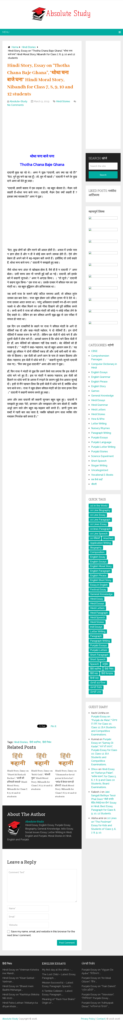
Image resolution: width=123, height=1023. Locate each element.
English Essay (97, 556)
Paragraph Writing (101, 432)
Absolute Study (10, 1019)
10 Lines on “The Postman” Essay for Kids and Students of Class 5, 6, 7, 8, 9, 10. (104, 825)
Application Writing (100, 542)
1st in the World (98, 505)
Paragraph (96, 636)
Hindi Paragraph (99, 612)
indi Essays (96, 626)
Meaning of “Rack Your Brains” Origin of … (58, 1001)
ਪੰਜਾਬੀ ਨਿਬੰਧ (96, 687)
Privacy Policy (88, 1019)
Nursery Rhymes (100, 428)
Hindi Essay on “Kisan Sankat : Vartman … (18, 980)
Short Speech (98, 460)
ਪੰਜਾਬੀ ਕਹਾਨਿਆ (97, 682)
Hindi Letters (98, 409)
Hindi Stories (29, 47)
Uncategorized (99, 470)
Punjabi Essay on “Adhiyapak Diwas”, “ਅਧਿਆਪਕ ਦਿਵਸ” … (97, 1004)
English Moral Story (101, 566)
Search (103, 175)
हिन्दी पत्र (94, 678)
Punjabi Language (101, 442)
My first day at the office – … (57, 969)
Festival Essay (98, 589)
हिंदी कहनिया (35, 742)
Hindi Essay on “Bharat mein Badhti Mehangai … (17, 988)
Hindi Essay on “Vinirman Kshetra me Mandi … (20, 971)
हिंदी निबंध (46, 742)
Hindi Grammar (99, 404)
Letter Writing (98, 423)
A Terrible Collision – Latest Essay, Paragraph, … (57, 992)
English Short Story (100, 580)
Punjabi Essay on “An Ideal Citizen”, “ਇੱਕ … (96, 980)
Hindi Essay (96, 598)
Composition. (97, 552)
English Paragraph (100, 570)
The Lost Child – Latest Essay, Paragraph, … (59, 976)
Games (95, 391)
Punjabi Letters (98, 650)
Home (15, 47)
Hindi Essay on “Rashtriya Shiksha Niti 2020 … (20, 996)
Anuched (108, 538)
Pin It (53, 726)
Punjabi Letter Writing (103, 446)
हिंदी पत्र (94, 673)
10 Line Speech (99, 533)
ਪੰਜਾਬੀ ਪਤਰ (95, 692)
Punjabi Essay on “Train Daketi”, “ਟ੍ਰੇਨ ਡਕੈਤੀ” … (99, 988)
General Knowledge (102, 395)
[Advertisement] (42, 131)
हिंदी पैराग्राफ (107, 673)
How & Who (98, 418)
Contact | (102, 1019)
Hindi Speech (97, 617)
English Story (98, 386)
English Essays (99, 372)
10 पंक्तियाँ (95, 538)
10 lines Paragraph (100, 529)
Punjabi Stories (99, 451)
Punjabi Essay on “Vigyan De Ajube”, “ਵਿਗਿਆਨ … (97, 971)
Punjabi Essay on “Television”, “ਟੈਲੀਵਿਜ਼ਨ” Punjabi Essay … (98, 996)
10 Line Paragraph (100, 519)
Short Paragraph (99, 654)
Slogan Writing (99, 465)
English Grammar (100, 377)
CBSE (94, 351)
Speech (94, 664)
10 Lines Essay (98, 524)
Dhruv (94, 769)
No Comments (15, 105)
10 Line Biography (100, 510)
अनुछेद (105, 664)
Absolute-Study (18, 101)
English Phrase (99, 381)
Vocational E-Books (102, 474)
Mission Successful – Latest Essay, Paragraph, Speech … (57, 984)
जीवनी (94, 484)
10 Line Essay (97, 515)
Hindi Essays (98, 400)
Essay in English (99, 584)
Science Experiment (102, 456)
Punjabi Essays (99, 437)
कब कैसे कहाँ (96, 479)
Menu (5, 32)
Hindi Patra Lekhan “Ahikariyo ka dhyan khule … (20, 1004)
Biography (96, 547)
